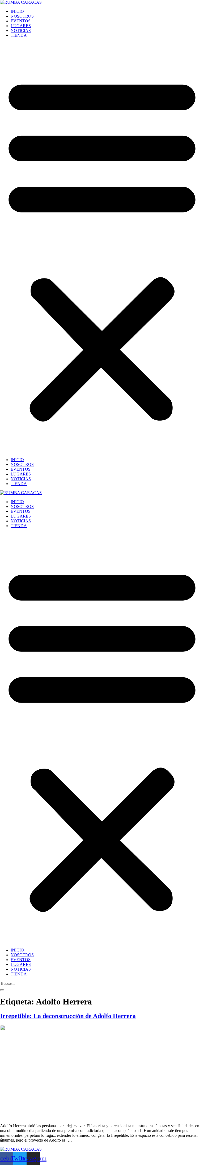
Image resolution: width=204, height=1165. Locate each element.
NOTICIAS (21, 30)
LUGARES (21, 25)
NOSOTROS (22, 16)
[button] (102, 247)
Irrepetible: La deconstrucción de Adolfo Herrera (68, 1015)
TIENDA (19, 35)
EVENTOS (21, 21)
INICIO (17, 11)
